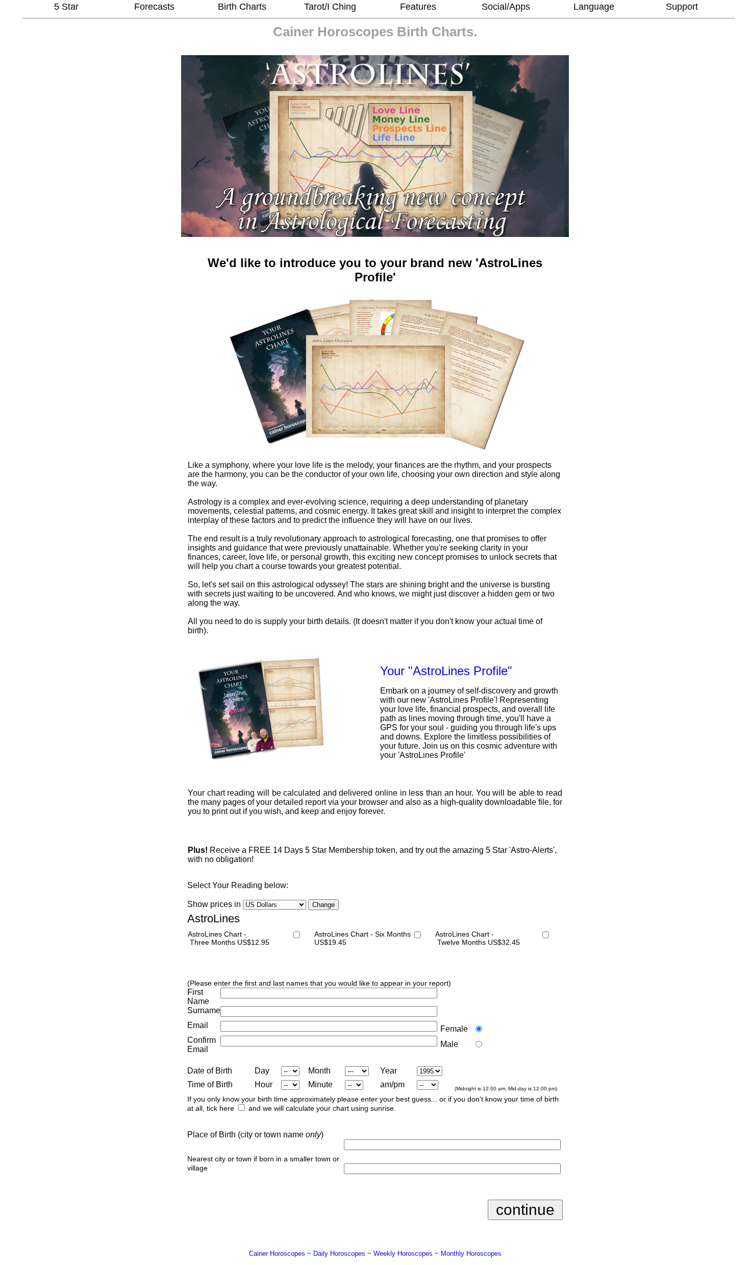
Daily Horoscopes (339, 1253)
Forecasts (154, 7)
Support (682, 7)
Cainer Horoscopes (333, 31)
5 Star (66, 7)
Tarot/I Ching (330, 7)
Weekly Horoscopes (403, 1253)
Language (593, 7)
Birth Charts (242, 7)
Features (418, 7)
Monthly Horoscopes (471, 1253)
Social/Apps (506, 7)
